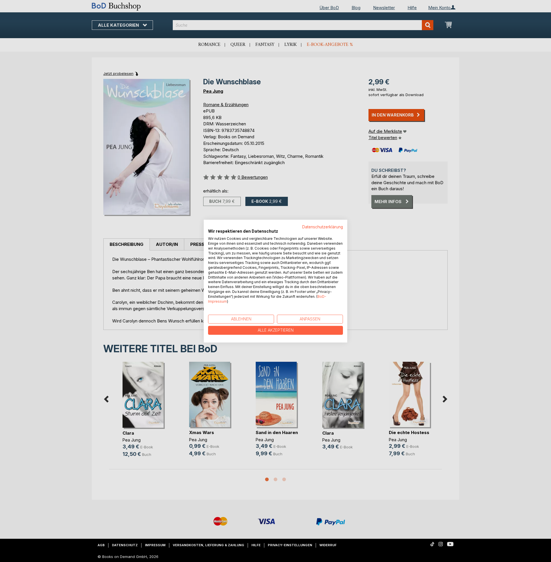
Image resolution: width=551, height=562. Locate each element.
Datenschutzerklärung (322, 226)
